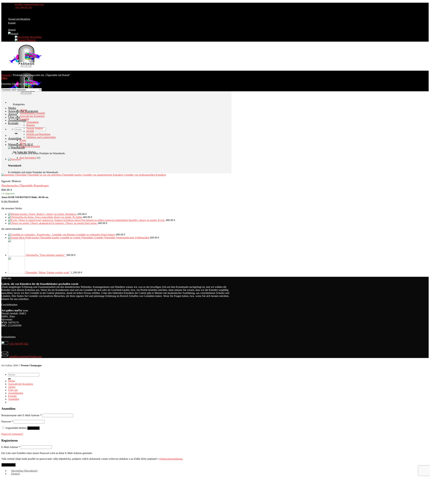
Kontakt (12, 22)
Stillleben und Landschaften (41, 137)
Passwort (7, 421)
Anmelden (33, 428)
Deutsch (31, 40)
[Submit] (16, 133)
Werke (12, 108)
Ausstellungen (15, 393)
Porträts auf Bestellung (38, 134)
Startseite (6, 75)
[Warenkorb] (119, 159)
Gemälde (24, 119)
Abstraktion (32, 122)
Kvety (23, 140)
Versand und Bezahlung (19, 19)
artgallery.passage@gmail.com (25, 356)
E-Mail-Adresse (10, 447)
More (22, 143)
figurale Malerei (34, 128)
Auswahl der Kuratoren (32, 116)
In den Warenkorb (9, 201)
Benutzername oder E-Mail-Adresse (21, 415)
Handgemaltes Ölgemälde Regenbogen (25, 185)
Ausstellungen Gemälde (32, 113)
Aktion (12, 114)
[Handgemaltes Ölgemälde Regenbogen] (83, 174)
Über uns (14, 117)
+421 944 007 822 (18, 343)
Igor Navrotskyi (28, 157)
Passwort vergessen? (12, 434)
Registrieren (8, 465)
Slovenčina (35, 37)
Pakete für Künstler (30, 146)
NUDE (30, 131)
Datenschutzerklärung (171, 458)
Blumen (30, 125)
